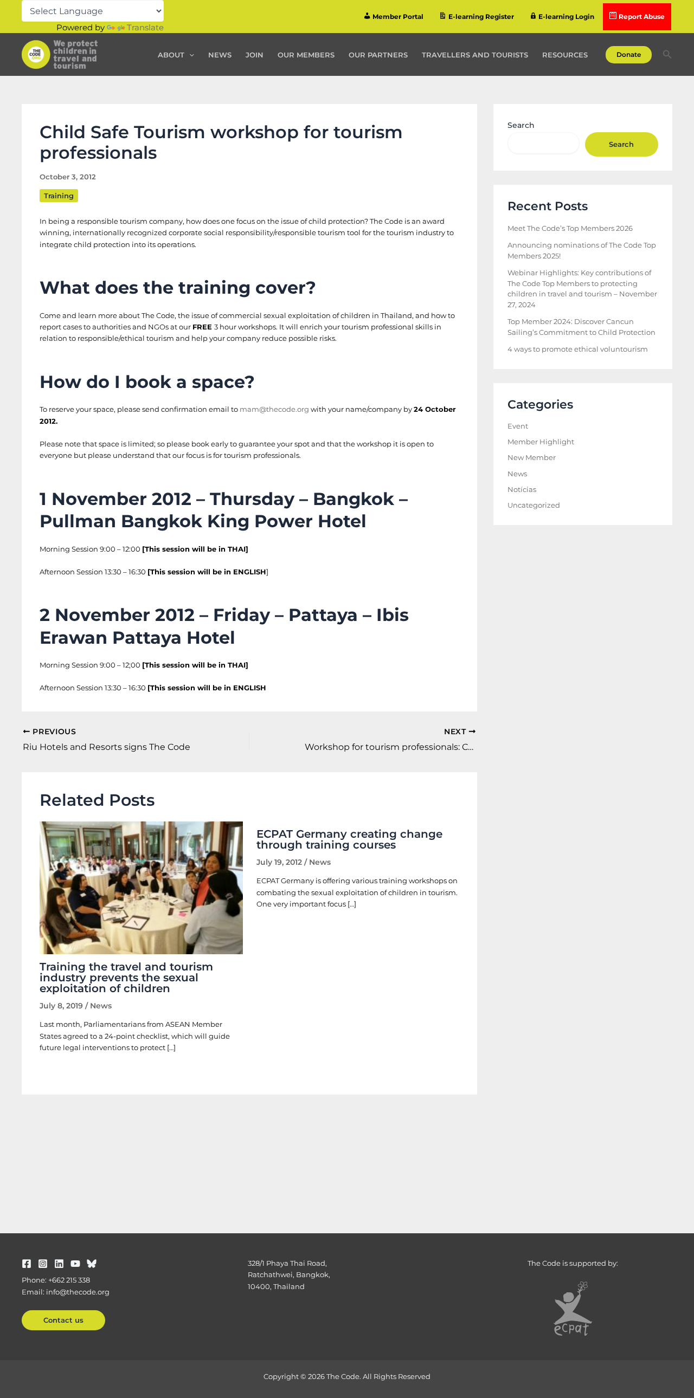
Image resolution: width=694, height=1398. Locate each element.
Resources (565, 54)
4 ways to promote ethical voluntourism (577, 349)
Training (59, 195)
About (171, 54)
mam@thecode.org (274, 409)
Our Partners (378, 54)
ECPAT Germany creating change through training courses (349, 839)
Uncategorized (533, 505)
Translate (145, 27)
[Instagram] (43, 1263)
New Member (531, 457)
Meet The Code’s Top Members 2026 (570, 228)
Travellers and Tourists (475, 54)
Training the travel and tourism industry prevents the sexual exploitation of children (126, 977)
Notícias (521, 489)
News (220, 54)
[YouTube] (75, 1263)
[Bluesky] (92, 1263)
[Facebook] (26, 1263)
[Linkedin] (59, 1263)
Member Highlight (540, 441)
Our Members (306, 54)
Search (521, 125)
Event (517, 426)
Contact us (63, 1320)
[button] (189, 55)
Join (255, 54)
